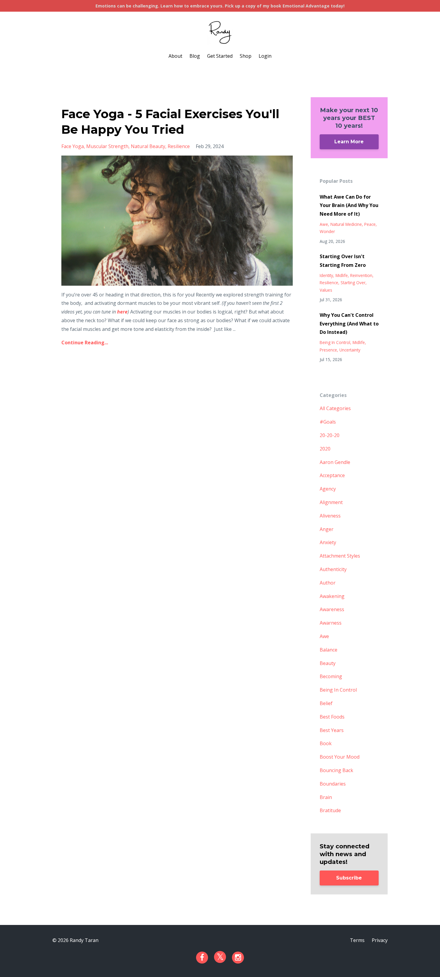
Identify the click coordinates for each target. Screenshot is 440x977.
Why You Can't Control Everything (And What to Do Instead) (349, 324)
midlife (342, 275)
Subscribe (349, 878)
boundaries (333, 783)
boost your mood (339, 757)
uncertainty (349, 350)
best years (332, 730)
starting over (353, 282)
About (175, 56)
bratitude (330, 810)
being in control (335, 342)
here (122, 311)
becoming (331, 676)
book (326, 743)
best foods (332, 716)
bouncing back (336, 770)
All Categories (335, 408)
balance (328, 649)
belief (326, 703)
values (326, 290)
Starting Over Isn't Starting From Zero (343, 260)
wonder (327, 231)
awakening (332, 596)
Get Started (220, 56)
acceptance (332, 475)
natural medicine (346, 224)
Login (265, 56)
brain (326, 797)
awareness (332, 609)
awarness (331, 623)
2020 (325, 448)
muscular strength (107, 146)
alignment (331, 502)
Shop (245, 56)
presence (328, 350)
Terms (357, 940)
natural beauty (148, 146)
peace (370, 224)
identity (326, 275)
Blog (194, 56)
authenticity (333, 569)
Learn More (349, 141)
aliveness (330, 515)
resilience (179, 146)
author (328, 582)
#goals (328, 422)
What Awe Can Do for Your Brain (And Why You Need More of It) (349, 205)
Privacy (380, 940)
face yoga (72, 146)
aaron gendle (335, 462)
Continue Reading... (84, 342)
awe (324, 224)
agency (328, 489)
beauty (328, 663)
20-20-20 (329, 435)
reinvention (361, 275)
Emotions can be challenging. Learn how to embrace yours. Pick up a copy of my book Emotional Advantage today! (220, 6)
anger (326, 529)
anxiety (328, 542)
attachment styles (340, 556)
